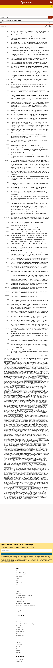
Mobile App (19, 576)
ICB (8, 148)
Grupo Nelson (19, 626)
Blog (17, 580)
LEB (8, 191)
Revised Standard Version (32, 482)
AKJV (8, 182)
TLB (8, 196)
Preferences (19, 661)
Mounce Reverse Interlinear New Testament (14, 426)
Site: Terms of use (20, 609)
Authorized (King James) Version (15, 414)
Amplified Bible (7, 361)
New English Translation (31, 445)
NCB (8, 239)
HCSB (7, 144)
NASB (7, 232)
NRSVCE (7, 291)
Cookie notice (19, 607)
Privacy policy (20, 601)
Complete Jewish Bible (15, 372)
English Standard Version (41, 386)
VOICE (7, 328)
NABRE (7, 228)
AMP (8, 42)
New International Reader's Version (12, 448)
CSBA (8, 62)
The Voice (44, 492)
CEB (8, 66)
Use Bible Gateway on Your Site (24, 595)
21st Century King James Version (11, 358)
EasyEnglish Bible (26, 382)
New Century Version (18, 444)
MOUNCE (6, 217)
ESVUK (7, 118)
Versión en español (21, 659)
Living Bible (28, 420)
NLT (8, 275)
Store (17, 578)
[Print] (50, 26)
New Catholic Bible (17, 443)
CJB (8, 71)
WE (8, 339)
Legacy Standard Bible (32, 415)
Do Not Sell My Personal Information (26, 605)
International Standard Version (35, 406)
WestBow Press (20, 631)
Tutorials (18, 593)
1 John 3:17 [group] (3, 26)
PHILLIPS (7, 160)
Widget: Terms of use (21, 611)
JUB (8, 171)
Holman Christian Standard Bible (21, 402)
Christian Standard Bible (42, 366)
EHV (8, 110)
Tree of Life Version (23, 489)
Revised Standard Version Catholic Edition (23, 486)
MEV (8, 212)
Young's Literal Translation (13, 498)
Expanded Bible (32, 391)
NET (8, 247)
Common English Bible (25, 371)
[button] (51, 2)
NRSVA (7, 283)
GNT (8, 140)
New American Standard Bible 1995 (35, 440)
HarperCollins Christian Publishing (25, 624)
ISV (8, 155)
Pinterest (18, 646)
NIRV (8, 253)
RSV (8, 316)
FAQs (17, 591)
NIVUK (7, 262)
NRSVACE (6, 287)
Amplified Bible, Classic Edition (19, 362)
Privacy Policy (39, 560)
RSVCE (7, 320)
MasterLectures (20, 635)
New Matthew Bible (28, 460)
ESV (8, 114)
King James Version (36, 412)
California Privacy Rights (23, 603)
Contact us (19, 599)
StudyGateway (20, 620)
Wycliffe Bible (31, 497)
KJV (8, 176)
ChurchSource (20, 622)
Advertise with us (20, 597)
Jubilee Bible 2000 (40, 411)
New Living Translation (9, 458)
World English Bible (28, 494)
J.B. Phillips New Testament (26, 409)
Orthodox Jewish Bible (29, 479)
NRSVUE (7, 295)
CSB (8, 58)
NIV (8, 258)
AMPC (7, 47)
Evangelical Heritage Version (18, 385)
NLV (8, 270)
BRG (8, 53)
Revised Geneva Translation (34, 481)
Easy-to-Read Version (36, 381)
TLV (8, 324)
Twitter (18, 650)
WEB (8, 333)
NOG (8, 222)
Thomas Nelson (20, 629)
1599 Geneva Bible (35, 392)
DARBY (7, 79)
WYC (8, 343)
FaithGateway (19, 618)
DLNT (7, 84)
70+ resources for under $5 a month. (26, 6)
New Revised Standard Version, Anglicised (32, 462)
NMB (8, 279)
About (17, 571)
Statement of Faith (21, 575)
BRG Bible (24, 363)
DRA (8, 90)
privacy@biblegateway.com (7, 561)
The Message (27, 423)
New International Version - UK (31, 452)
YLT (8, 350)
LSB (8, 187)
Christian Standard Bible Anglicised (29, 370)
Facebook (18, 642)
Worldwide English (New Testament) (33, 496)
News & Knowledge (21, 573)
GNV (8, 129)
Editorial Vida (19, 627)
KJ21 (8, 31)
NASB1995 (6, 235)
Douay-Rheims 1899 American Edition (33, 380)
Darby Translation (41, 375)
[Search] (50, 17)
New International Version (34, 449)
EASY (8, 102)
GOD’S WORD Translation (22, 397)
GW (8, 135)
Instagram (19, 644)
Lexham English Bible (21, 419)
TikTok (18, 648)
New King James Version (31, 454)
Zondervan (19, 633)
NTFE (8, 299)
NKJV (8, 266)
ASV (8, 37)
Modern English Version (19, 424)
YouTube (18, 652)
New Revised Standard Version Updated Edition (20, 474)
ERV (8, 95)
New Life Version (16, 457)
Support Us (19, 584)
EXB (8, 122)
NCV (8, 243)
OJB (8, 304)
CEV (8, 75)
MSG (8, 202)
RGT (8, 311)
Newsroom (19, 582)
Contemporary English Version (16, 373)
